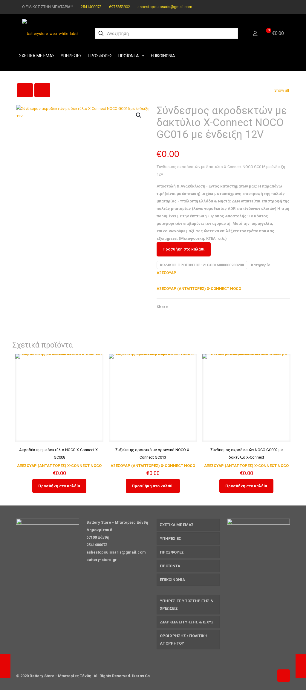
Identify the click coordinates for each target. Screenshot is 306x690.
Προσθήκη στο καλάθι (184, 249)
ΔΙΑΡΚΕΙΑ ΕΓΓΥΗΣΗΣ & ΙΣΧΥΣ (187, 622)
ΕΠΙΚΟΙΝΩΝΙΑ (163, 55)
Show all (281, 90)
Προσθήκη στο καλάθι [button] (59, 486)
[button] (139, 115)
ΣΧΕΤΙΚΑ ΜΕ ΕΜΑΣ (37, 55)
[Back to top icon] (283, 675)
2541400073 (91, 6)
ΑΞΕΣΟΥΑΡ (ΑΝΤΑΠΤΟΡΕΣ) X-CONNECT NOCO (199, 288)
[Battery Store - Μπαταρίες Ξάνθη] (50, 33)
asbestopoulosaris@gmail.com (164, 6)
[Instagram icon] (280, 7)
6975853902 (119, 6)
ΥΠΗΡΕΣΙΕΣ (71, 55)
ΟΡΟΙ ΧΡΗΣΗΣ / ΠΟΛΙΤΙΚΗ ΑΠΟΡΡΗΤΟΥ (183, 640)
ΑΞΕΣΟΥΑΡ (166, 273)
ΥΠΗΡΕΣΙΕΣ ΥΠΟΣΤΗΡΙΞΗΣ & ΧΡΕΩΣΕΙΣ (186, 605)
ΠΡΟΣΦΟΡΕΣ (100, 55)
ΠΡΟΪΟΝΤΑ (128, 55)
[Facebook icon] (273, 7)
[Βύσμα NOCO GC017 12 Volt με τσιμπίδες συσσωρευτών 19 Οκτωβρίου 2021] (301, 666)
